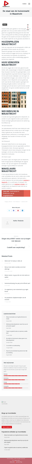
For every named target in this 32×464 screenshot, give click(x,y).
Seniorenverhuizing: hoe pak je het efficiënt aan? (17, 283)
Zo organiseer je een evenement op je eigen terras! (16, 290)
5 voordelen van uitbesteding (13, 345)
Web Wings (19, 462)
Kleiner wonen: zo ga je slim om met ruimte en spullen (17, 276)
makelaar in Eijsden (19, 184)
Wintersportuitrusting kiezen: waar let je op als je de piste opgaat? (17, 325)
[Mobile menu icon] (29, 4)
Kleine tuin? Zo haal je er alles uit (13, 261)
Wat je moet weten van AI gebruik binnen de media (16, 318)
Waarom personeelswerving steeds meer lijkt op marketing (16, 351)
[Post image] (2, 261)
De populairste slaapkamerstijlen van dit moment (15, 298)
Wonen (4, 24)
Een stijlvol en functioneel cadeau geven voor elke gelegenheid (16, 339)
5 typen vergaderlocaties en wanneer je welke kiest (16, 332)
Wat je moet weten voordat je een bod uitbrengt (15, 268)
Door (16, 201)
